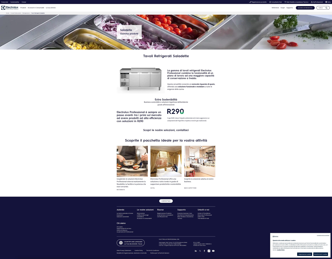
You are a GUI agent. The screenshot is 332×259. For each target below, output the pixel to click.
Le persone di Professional (125, 232)
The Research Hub (203, 218)
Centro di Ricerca (122, 230)
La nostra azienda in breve (125, 213)
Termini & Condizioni (152, 250)
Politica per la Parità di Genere (159, 253)
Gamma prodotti (129, 33)
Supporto (290, 8)
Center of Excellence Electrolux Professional (205, 214)
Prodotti (23, 8)
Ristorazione (141, 213)
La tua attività (51, 8)
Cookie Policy (139, 250)
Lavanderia (140, 216)
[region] (300, 245)
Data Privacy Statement (124, 250)
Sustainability (15, 2)
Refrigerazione (26, 13)
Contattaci (166, 201)
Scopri (283, 8)
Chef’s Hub (201, 216)
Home (7, 13)
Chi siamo (120, 227)
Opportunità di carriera (124, 228)
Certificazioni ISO (162, 216)
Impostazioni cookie (304, 254)
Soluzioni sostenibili (123, 216)
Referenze (275, 8)
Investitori (120, 215)
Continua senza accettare (323, 235)
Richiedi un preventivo (305, 7)
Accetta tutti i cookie (320, 254)
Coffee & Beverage (143, 215)
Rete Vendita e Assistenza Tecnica (185, 217)
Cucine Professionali (16, 13)
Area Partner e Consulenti (165, 215)
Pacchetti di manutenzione (185, 215)
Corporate (4, 2)
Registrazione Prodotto (164, 213)
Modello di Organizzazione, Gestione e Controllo (132, 253)
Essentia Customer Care (184, 213)
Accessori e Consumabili (36, 8)
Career (24, 2)
